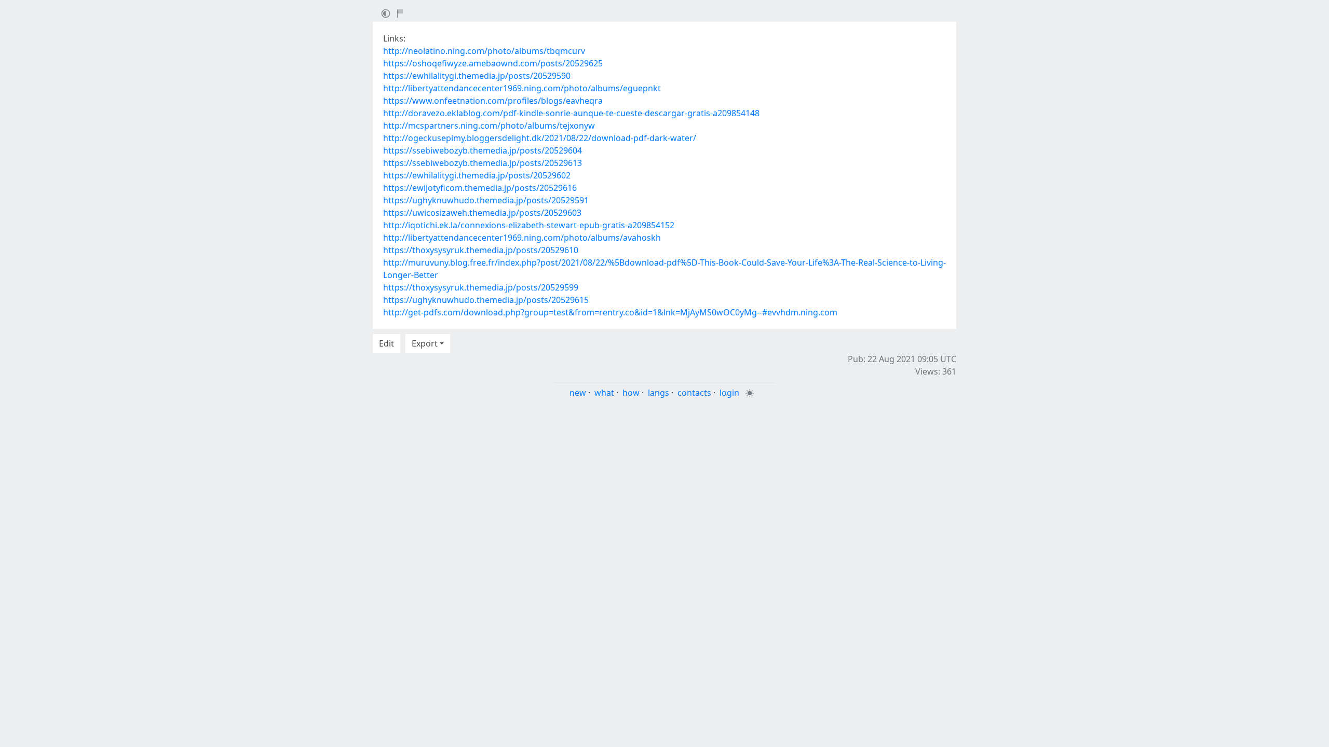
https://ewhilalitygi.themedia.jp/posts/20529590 (477, 75)
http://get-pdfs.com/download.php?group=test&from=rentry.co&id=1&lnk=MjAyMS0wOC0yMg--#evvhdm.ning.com (610, 312)
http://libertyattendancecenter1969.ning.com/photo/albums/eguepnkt (522, 88)
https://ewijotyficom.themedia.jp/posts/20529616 (480, 187)
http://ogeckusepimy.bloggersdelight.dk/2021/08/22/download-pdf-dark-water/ (539, 138)
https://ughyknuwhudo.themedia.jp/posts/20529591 (486, 200)
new (577, 392)
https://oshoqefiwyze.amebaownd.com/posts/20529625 (493, 63)
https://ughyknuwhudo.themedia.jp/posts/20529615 (486, 300)
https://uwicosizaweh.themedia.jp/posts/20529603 (482, 212)
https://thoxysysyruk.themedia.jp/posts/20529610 (480, 250)
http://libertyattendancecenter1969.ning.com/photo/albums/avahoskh (522, 237)
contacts (694, 392)
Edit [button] (386, 343)
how (631, 392)
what (604, 392)
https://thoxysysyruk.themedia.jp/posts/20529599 (480, 287)
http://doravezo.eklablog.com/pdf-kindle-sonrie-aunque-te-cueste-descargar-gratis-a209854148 (571, 113)
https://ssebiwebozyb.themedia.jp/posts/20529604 (482, 150)
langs (658, 392)
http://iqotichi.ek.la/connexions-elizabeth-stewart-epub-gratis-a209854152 (528, 225)
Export (425, 343)
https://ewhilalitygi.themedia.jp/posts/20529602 (477, 175)
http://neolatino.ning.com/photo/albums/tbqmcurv (484, 51)
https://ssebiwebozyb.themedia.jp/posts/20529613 (482, 163)
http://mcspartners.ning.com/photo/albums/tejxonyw (489, 125)
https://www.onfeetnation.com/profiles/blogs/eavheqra (493, 100)
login (729, 392)
